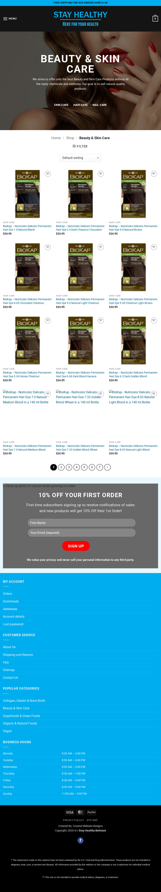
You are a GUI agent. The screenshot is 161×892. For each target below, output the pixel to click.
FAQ (6, 662)
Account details (13, 616)
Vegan (7, 731)
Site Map (92, 820)
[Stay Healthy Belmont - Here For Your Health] (80, 18)
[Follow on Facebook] (80, 840)
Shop (70, 138)
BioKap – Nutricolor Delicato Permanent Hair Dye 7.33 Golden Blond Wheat (80, 447)
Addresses (10, 609)
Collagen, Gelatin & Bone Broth (24, 701)
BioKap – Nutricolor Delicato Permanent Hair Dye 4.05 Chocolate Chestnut (27, 301)
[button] (10, 18)
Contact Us (10, 677)
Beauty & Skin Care (16, 708)
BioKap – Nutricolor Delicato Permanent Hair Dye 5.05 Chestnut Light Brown (133, 301)
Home (56, 138)
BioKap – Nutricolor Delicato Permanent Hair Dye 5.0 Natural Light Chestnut (80, 301)
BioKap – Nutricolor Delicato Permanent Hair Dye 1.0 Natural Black (27, 228)
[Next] (107, 467)
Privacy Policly (73, 820)
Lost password (13, 624)
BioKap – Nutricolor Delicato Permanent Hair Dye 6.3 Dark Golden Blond (133, 374)
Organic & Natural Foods (20, 723)
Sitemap (9, 670)
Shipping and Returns (18, 655)
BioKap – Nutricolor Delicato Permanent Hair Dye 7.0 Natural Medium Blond (27, 447)
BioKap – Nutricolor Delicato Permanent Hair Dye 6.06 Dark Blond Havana (80, 374)
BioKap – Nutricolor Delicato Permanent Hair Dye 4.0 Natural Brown (133, 228)
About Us (9, 647)
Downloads (11, 601)
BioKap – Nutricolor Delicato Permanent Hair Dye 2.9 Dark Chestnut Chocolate (80, 228)
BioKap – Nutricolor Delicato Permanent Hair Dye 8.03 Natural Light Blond (133, 447)
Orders (7, 594)
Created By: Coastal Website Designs (80, 826)
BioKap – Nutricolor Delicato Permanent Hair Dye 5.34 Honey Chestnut (27, 374)
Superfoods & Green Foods (21, 716)
